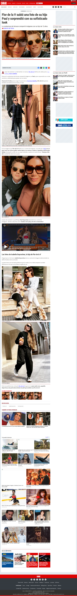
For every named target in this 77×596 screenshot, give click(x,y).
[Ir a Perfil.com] (73, 1)
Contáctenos (33, 588)
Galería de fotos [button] (9, 28)
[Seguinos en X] (58, 7)
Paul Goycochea (20, 406)
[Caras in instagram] (53, 7)
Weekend (41, 582)
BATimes (57, 582)
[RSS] (43, 579)
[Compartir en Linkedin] (46, 68)
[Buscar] (74, 7)
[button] (26, 45)
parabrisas (44, 554)
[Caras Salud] (64, 121)
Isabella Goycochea (12, 406)
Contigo (27, 585)
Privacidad (39, 588)
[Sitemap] (45, 579)
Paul (45, 148)
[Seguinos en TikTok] (61, 7)
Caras (23, 585)
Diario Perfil (20, 582)
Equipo (43, 588)
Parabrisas (47, 582)
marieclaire (20, 554)
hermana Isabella (32, 81)
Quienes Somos (25, 588)
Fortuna (36, 582)
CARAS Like (39, 3)
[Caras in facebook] (56, 7)
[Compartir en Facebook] (38, 68)
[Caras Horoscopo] (64, 126)
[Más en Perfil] (8, 551)
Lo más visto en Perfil (60, 73)
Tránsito (59, 588)
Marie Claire (31, 582)
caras (32, 554)
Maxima (59, 585)
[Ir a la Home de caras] (4, 4)
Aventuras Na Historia (35, 585)
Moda (27, 3)
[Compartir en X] (41, 68)
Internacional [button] (32, 3)
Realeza (23, 3)
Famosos (14, 3)
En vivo (74, 3)
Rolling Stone (44, 585)
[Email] (49, 68)
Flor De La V (5, 406)
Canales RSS (18, 588)
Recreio (55, 585)
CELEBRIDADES (23, 11)
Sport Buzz (50, 585)
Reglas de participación (51, 588)
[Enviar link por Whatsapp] (44, 68)
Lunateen (52, 582)
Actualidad (18, 3)
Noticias (9, 3)
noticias (7, 554)
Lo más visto (57, 27)
